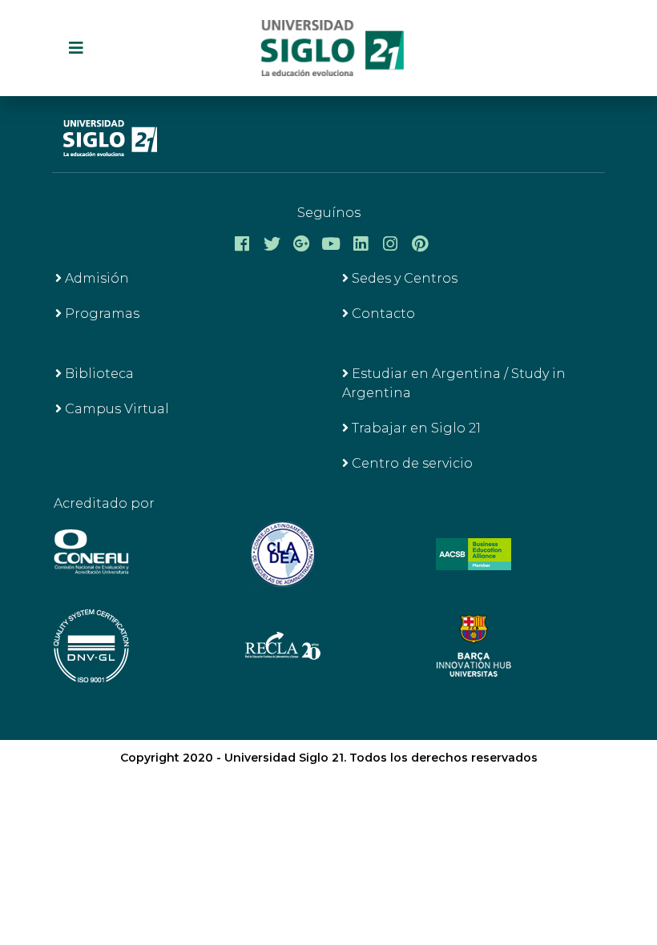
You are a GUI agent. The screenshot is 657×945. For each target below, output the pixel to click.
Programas (100, 313)
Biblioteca (98, 373)
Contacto (382, 313)
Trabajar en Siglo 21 (415, 428)
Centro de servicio (411, 463)
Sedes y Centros (403, 278)
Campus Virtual (115, 408)
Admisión (95, 278)
